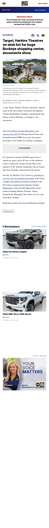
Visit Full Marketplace (38, 226)
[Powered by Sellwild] (43, 356)
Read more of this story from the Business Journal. (24, 202)
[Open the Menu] (4, 3)
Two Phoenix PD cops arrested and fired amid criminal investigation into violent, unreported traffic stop (24, 22)
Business (8, 35)
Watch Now (42, 3)
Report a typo (8, 211)
